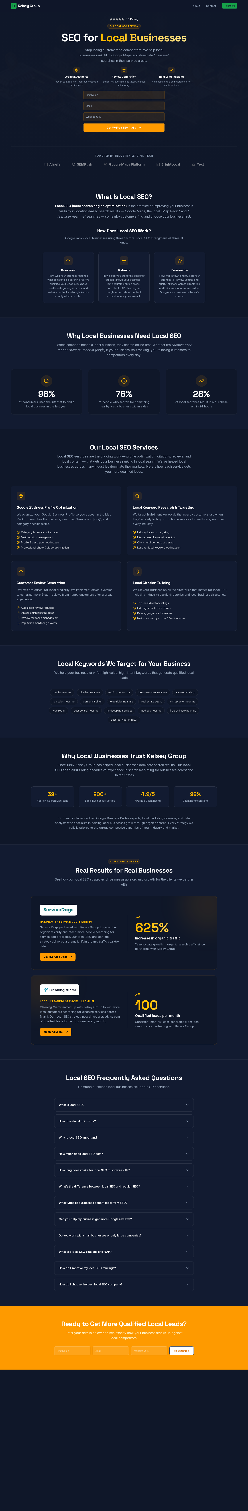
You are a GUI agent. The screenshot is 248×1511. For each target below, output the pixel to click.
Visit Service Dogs (56, 956)
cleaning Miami (53, 1031)
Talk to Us (229, 5)
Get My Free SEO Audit (121, 127)
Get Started (181, 1350)
